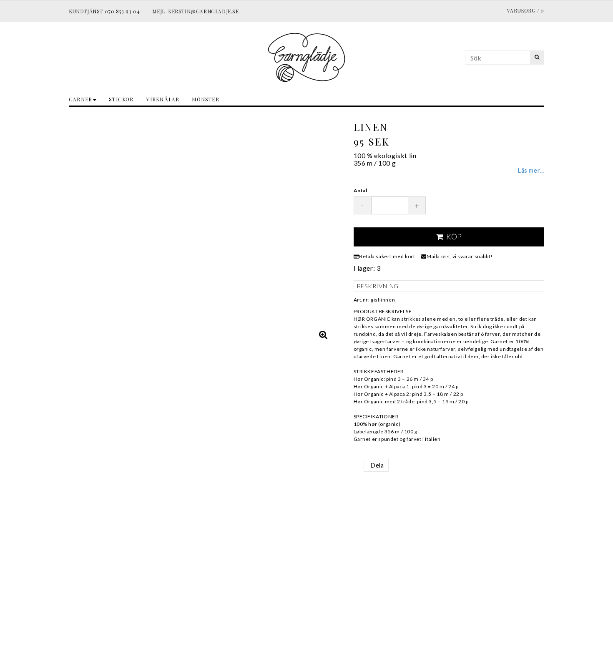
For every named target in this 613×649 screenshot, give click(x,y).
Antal (360, 190)
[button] (323, 334)
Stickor (121, 99)
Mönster (205, 99)
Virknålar (163, 99)
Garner (80, 99)
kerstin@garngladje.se (203, 11)
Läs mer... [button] (531, 170)
